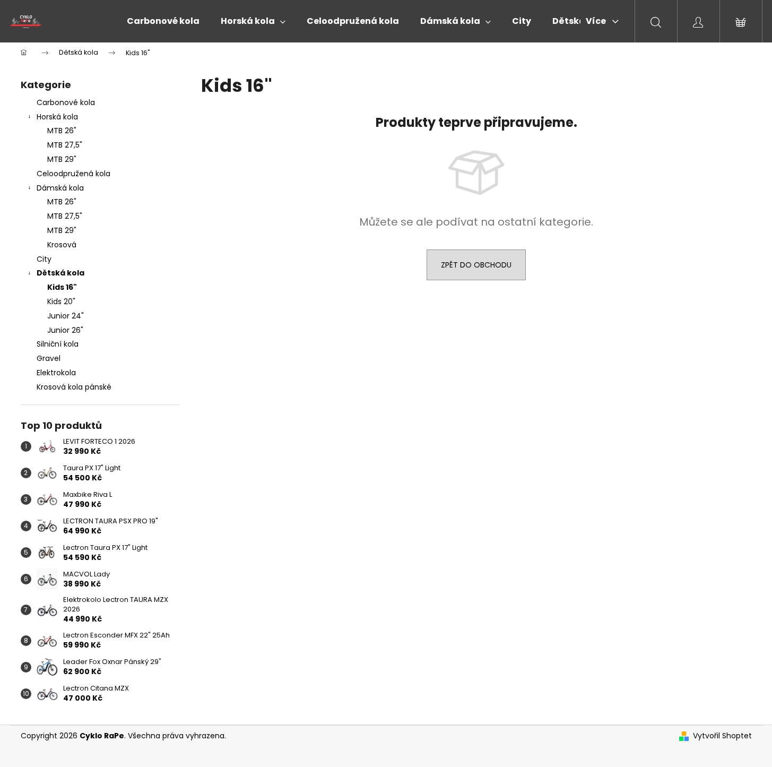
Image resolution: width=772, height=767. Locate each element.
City (44, 259)
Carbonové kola (66, 102)
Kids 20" (61, 301)
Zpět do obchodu (476, 265)
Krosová (61, 244)
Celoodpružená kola (73, 173)
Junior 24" (65, 316)
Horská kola (57, 116)
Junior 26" (65, 330)
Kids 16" (62, 287)
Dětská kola (60, 273)
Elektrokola (56, 372)
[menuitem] (163, 21)
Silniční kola (58, 344)
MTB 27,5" (64, 145)
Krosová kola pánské (74, 387)
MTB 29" (61, 159)
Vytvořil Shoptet (722, 736)
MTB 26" (61, 130)
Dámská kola (60, 188)
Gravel (48, 358)
